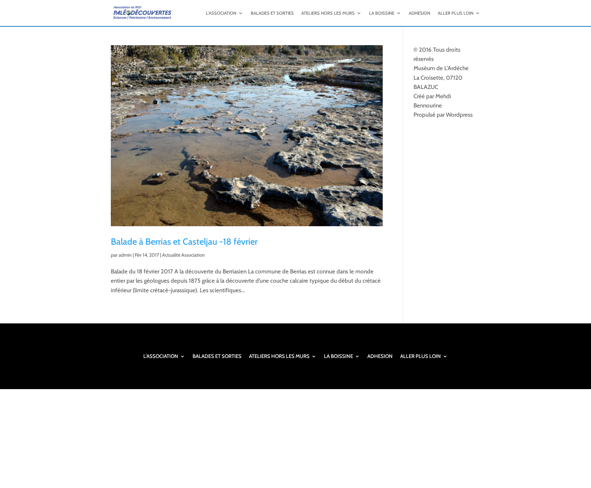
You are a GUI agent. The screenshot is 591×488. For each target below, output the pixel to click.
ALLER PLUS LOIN (455, 13)
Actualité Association (183, 255)
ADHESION (419, 13)
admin (125, 255)
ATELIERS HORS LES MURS (328, 13)
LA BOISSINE (381, 13)
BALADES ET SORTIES (272, 13)
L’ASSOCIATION (221, 13)
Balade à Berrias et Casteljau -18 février (184, 241)
